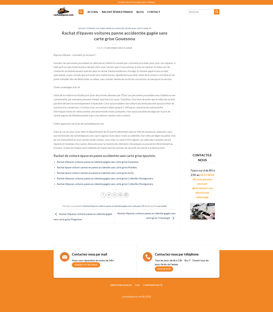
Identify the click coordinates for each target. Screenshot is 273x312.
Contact (153, 11)
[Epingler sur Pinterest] (120, 195)
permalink (162, 206)
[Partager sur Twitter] (109, 195)
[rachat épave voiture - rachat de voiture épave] (63, 11)
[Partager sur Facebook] (103, 195)
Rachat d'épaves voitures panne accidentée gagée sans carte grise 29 (114, 28)
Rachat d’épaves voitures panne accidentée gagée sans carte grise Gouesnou (98, 161)
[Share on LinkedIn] (126, 195)
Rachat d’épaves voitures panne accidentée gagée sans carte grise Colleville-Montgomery (105, 178)
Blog (140, 11)
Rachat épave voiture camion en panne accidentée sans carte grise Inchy (95, 172)
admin (129, 48)
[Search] (81, 12)
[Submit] (216, 12)
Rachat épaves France (117, 11)
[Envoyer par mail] (114, 195)
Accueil (92, 11)
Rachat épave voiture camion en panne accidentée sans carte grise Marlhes (97, 167)
